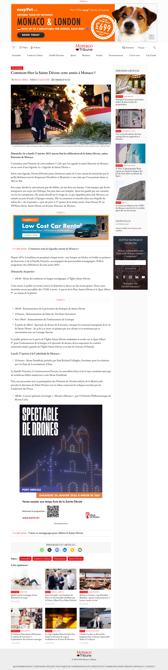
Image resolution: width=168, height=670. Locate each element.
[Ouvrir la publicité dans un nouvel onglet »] (84, 23)
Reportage (15, 631)
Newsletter (130, 47)
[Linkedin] (65, 550)
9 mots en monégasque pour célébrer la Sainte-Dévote (55, 533)
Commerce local (129, 131)
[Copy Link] (72, 550)
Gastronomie (93, 592)
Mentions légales (44, 666)
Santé (124, 202)
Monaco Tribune (21, 79)
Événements (59, 558)
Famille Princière (56, 55)
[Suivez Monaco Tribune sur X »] (118, 277)
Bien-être (23, 592)
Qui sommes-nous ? (23, 666)
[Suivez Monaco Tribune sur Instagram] (130, 277)
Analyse (119, 96)
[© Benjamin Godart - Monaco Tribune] (130, 190)
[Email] (80, 550)
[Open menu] (14, 46)
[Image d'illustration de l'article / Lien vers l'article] (26, 579)
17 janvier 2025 (43, 79)
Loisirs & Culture (35, 55)
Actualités (16, 55)
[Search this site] (154, 48)
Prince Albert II (57, 592)
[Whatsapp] (42, 550)
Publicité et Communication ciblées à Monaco (117, 666)
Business (86, 55)
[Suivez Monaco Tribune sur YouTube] (143, 277)
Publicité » (61, 212)
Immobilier (128, 96)
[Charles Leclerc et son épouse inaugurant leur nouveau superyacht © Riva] (95, 618)
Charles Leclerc (92, 631)
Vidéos (25, 47)
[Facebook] (57, 550)
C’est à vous (134, 55)
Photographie (129, 165)
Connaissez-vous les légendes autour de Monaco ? (53, 248)
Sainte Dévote (75, 558)
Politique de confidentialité (72, 666)
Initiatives (25, 631)
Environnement (116, 55)
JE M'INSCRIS (130, 268)
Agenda (49, 631)
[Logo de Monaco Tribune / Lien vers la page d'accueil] (84, 47)
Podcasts (37, 47)
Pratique (17, 68)
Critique (83, 592)
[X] (50, 550)
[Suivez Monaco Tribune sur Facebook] (124, 277)
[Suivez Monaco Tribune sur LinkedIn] (137, 277)
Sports (73, 55)
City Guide (151, 55)
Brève (48, 592)
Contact (150, 666)
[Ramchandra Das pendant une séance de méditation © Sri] (61, 618)
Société (99, 55)
